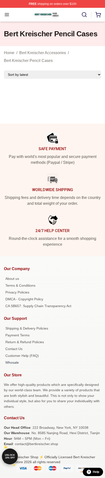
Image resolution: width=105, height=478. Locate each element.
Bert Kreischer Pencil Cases (28, 61)
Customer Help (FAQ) (22, 356)
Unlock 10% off (10, 456)
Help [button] (96, 472)
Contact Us (13, 349)
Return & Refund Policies (24, 342)
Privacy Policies (17, 292)
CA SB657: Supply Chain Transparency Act (38, 306)
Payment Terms (17, 335)
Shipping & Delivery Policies (26, 328)
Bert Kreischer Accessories (42, 53)
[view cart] (98, 15)
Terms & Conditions (20, 285)
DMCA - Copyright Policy (24, 299)
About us (12, 279)
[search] (84, 15)
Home (9, 53)
